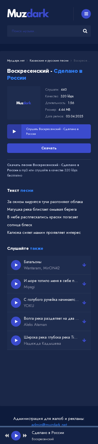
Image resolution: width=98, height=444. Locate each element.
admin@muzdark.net (49, 425)
